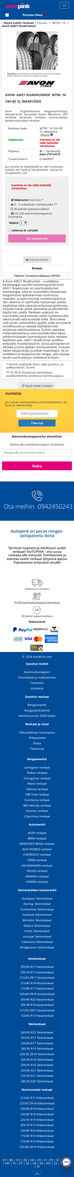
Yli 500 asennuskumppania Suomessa (37, 602)
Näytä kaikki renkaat (19, 23)
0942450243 (54, 506)
